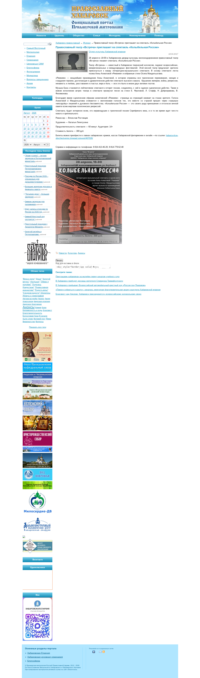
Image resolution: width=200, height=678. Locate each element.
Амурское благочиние (32, 304)
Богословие (28, 316)
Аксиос (41, 299)
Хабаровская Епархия (38, 653)
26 (32, 136)
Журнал (87, 43)
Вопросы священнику (38, 79)
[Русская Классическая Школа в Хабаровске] (37, 553)
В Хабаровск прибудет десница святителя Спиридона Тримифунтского (89, 281)
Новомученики (137, 35)
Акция (47, 299)
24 (25, 136)
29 (44, 136)
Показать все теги (37, 327)
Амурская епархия (42, 301)
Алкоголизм (28, 301)
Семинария (32, 60)
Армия (38, 307)
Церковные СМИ (35, 64)
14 (40, 128)
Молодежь (115, 35)
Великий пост (40, 319)
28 (40, 136)
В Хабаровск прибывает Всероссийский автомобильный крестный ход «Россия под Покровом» (101, 285)
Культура (72, 253)
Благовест (47, 310)
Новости (41, 35)
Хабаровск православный (68, 43)
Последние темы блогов (37, 151)
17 (25, 132)
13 (36, 128)
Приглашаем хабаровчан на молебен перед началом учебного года (87, 276)
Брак (36, 316)
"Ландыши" (35, 282)
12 (32, 128)
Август (27, 113)
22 (44, 132)
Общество (78, 35)
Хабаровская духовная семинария (45, 657)
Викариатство (29, 322)
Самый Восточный (36, 48)
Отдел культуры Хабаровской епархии (107, 51)
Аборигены (45, 293)
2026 (34, 113)
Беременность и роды (32, 310)
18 (29, 132)
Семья (96, 35)
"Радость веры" (41, 290)
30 (48, 136)
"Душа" (38, 279)
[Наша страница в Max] (37, 640)
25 (29, 136)
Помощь (159, 35)
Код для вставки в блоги (67, 263)
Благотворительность (32, 313)
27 (36, 136)
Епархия (31, 56)
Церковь (59, 35)
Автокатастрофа (30, 299)
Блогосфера (33, 67)
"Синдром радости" (31, 293)
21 (40, 132)
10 (25, 128)
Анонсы (81, 253)
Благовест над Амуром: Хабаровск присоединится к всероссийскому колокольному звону (98, 294)
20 (36, 132)
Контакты (31, 87)
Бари (44, 307)
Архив (30, 83)
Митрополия (33, 52)
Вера (48, 319)
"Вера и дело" (29, 279)
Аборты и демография (33, 296)
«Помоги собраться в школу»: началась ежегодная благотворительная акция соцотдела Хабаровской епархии (108, 290)
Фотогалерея (33, 71)
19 (32, 132)
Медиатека (32, 75)
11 (29, 128)
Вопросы (40, 322)
